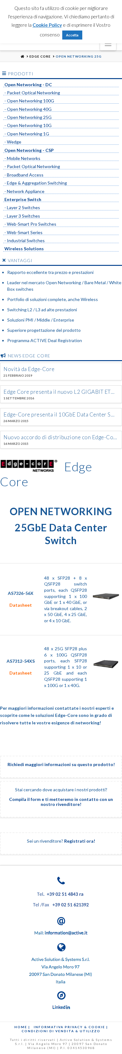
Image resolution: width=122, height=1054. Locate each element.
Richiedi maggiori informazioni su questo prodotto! (61, 764)
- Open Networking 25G (28, 117)
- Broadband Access (23, 174)
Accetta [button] (72, 35)
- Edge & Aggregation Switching (35, 183)
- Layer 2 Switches (22, 207)
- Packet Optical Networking (32, 92)
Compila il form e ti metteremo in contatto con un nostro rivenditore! (61, 802)
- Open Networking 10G (28, 125)
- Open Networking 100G (29, 100)
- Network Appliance (24, 191)
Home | (22, 1027)
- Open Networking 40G (28, 109)
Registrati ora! (79, 841)
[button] (108, 43)
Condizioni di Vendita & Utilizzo (61, 1031)
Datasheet (20, 605)
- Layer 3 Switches (22, 216)
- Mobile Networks (22, 158)
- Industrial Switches (24, 240)
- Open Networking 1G (26, 133)
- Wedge (12, 141)
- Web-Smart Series (23, 232)
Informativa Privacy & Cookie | (71, 1027)
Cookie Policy (47, 25)
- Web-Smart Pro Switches (30, 224)
